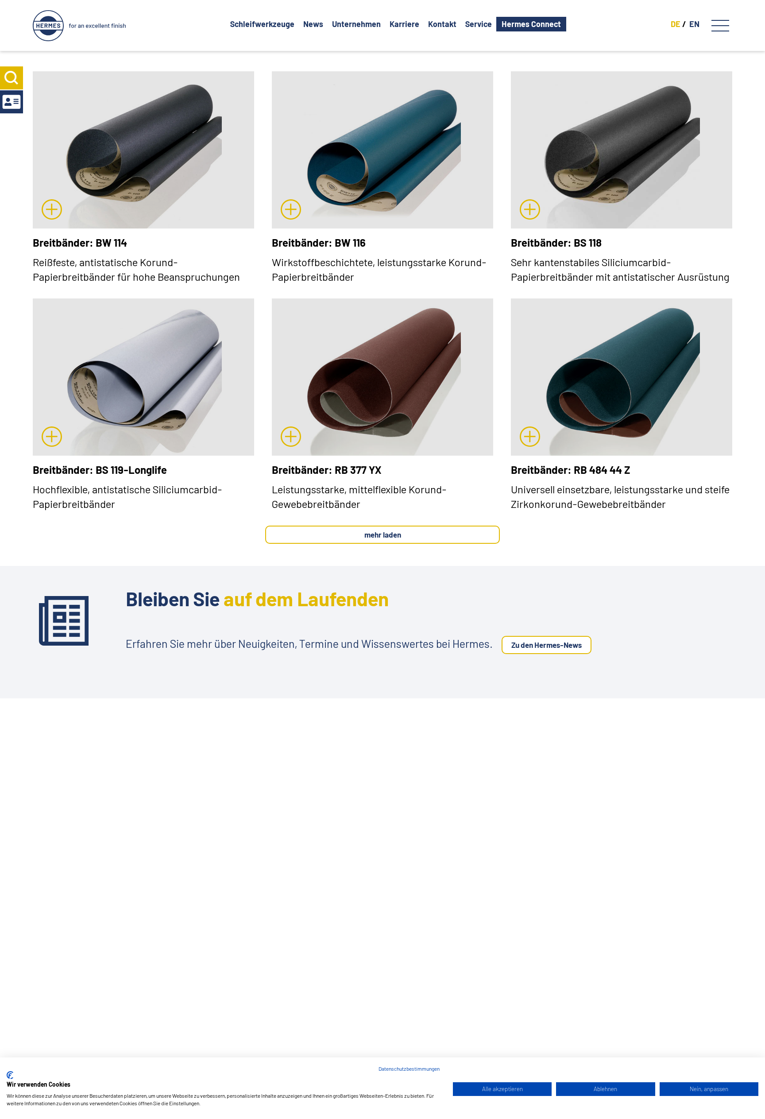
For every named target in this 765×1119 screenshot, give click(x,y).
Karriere (404, 24)
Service (478, 24)
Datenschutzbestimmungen (409, 1068)
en (694, 24)
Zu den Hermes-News (546, 644)
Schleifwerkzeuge (262, 24)
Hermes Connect (531, 24)
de (675, 24)
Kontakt (442, 24)
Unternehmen (356, 24)
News (313, 24)
